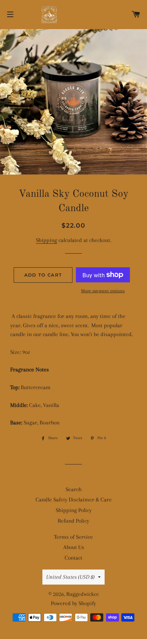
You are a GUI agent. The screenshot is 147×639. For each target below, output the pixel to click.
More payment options (103, 290)
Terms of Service (73, 537)
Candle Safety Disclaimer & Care (74, 499)
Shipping (46, 240)
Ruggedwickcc (82, 594)
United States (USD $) (70, 577)
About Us (73, 547)
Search (74, 489)
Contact (73, 557)
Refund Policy (73, 520)
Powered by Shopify (73, 603)
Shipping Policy (74, 510)
